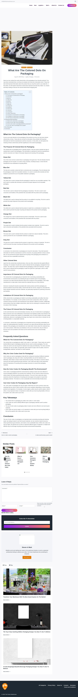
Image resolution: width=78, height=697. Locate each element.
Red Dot (9, 101)
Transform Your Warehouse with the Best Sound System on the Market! (24, 597)
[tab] (24, 472)
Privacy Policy (51, 685)
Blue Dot (9, 98)
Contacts (66, 685)
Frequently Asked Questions (11, 119)
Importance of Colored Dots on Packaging (16, 114)
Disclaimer (73, 685)
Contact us (72, 5)
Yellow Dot (9, 99)
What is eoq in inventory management (20, 460)
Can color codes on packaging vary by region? (16, 125)
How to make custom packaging (9, 434)
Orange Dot (9, 105)
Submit (27, 526)
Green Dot (9, 96)
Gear (35, 5)
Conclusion (10, 111)
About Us (54, 5)
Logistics (24, 67)
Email (21, 505)
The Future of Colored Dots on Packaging (16, 117)
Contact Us (61, 5)
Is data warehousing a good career (43, 434)
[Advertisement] (39, 17)
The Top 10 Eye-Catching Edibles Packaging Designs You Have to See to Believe (26, 632)
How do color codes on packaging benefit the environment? (19, 123)
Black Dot (9, 102)
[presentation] (8, 450)
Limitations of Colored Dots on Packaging (16, 116)
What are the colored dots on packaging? (14, 93)
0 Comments (36, 76)
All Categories (42, 685)
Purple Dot (9, 107)
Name (4, 505)
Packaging (29, 67)
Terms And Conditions (70, 687)
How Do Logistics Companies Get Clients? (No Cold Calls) (8, 462)
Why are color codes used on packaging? (15, 122)
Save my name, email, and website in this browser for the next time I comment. (44, 504)
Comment (4, 488)
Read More (6, 599)
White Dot (9, 104)
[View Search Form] (75, 1)
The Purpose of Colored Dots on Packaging (16, 95)
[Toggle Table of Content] (29, 92)
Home (30, 5)
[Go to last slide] (5, 458)
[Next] (49, 458)
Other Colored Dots (12, 113)
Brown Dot (10, 108)
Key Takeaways (8, 127)
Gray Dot (9, 110)
